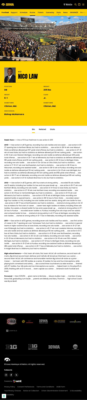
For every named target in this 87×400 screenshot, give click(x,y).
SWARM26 (74, 12)
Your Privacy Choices (12, 391)
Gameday (50, 12)
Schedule (23, 12)
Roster (32, 12)
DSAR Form (61, 387)
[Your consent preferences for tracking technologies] (4, 396)
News (65, 12)
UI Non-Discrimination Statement (54, 391)
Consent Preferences (25, 387)
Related (42, 129)
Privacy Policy (9, 387)
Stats (59, 12)
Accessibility (9, 395)
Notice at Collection (31, 391)
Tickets (41, 13)
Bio (33, 129)
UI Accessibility (76, 391)
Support (14, 12)
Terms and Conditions (45, 387)
